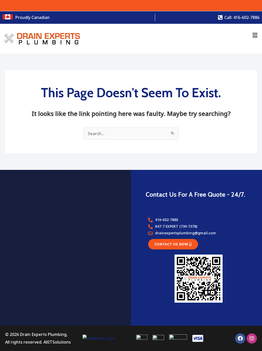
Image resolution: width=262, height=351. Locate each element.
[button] (255, 35)
